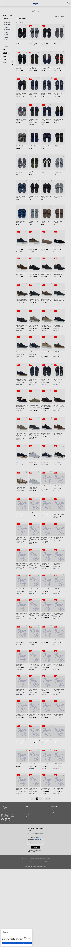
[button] (4, 931)
